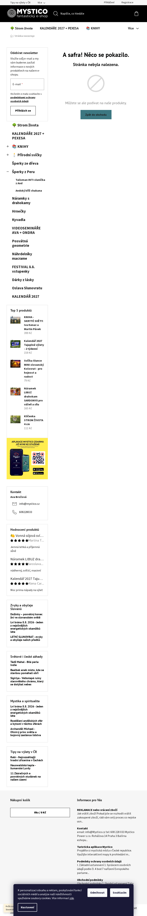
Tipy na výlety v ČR (20, 2)
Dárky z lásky (23, 279)
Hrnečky (19, 211)
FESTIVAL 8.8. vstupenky (23, 269)
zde (72, 898)
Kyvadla (18, 219)
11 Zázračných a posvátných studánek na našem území (25, 776)
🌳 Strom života (25, 125)
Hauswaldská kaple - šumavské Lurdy (23, 767)
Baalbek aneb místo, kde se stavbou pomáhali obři (27, 671)
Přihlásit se (23, 111)
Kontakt (82, 828)
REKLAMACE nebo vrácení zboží (97, 810)
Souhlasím (120, 893)
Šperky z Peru (23, 172)
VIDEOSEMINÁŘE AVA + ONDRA (26, 230)
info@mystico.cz (29, 504)
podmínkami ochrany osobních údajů (22, 99)
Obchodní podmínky (90, 880)
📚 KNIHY (20, 146)
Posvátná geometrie (20, 243)
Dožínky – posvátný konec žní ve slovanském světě (26, 616)
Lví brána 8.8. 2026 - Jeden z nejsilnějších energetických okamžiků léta (26, 627)
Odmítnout (97, 893)
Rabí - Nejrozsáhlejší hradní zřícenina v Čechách (26, 759)
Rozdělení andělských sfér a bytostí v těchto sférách (26, 722)
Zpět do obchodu (96, 114)
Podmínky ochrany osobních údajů (99, 861)
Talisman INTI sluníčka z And (30, 181)
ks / (40, 812)
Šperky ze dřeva (25, 163)
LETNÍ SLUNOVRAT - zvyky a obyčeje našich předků (26, 638)
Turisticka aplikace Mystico (95, 847)
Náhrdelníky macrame (22, 256)
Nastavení (27, 907)
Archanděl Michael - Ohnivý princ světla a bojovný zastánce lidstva (25, 732)
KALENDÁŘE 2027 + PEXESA (28, 136)
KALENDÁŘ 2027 (25, 296)
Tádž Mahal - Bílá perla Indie (24, 663)
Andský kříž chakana (29, 191)
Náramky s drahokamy (21, 201)
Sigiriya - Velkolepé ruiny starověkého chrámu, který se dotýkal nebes (26, 681)
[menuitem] (21, 28)
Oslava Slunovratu (27, 288)
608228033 (25, 512)
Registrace (127, 2)
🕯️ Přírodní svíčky (27, 155)
